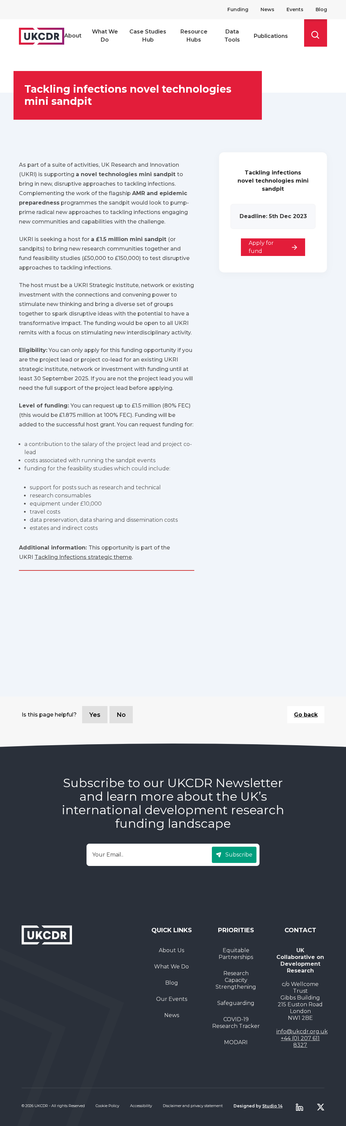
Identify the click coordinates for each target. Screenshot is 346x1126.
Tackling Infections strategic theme (83, 557)
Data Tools (232, 35)
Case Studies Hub (147, 35)
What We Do (105, 35)
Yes (94, 715)
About (72, 35)
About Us (171, 950)
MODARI (236, 1042)
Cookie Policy (107, 1105)
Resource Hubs (193, 35)
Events (295, 9)
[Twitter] (320, 1107)
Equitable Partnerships (236, 953)
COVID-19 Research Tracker (236, 1022)
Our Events (171, 999)
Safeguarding (235, 1003)
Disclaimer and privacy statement (193, 1105)
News (267, 9)
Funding (237, 9)
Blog (321, 9)
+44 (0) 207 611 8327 (300, 1041)
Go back (306, 714)
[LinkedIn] (299, 1107)
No (121, 715)
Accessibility (141, 1105)
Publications (271, 36)
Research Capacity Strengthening (236, 980)
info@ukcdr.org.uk (302, 1031)
